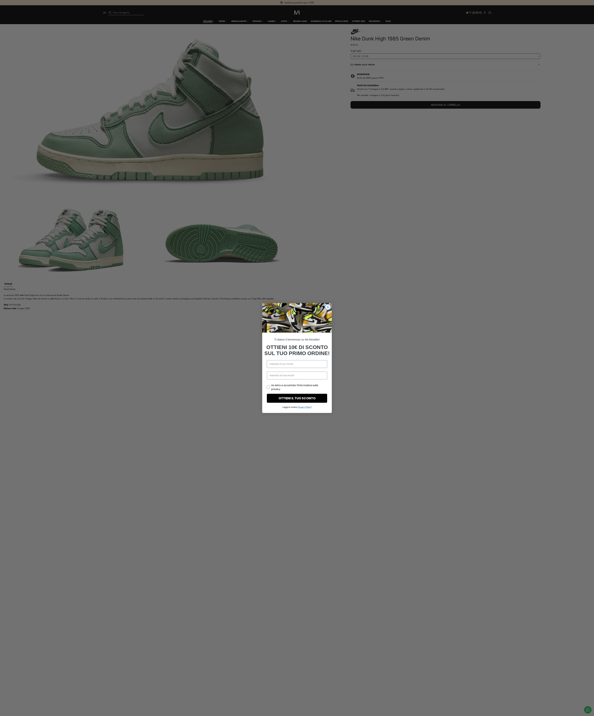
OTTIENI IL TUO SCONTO (297, 398)
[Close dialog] (328, 307)
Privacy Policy (304, 407)
